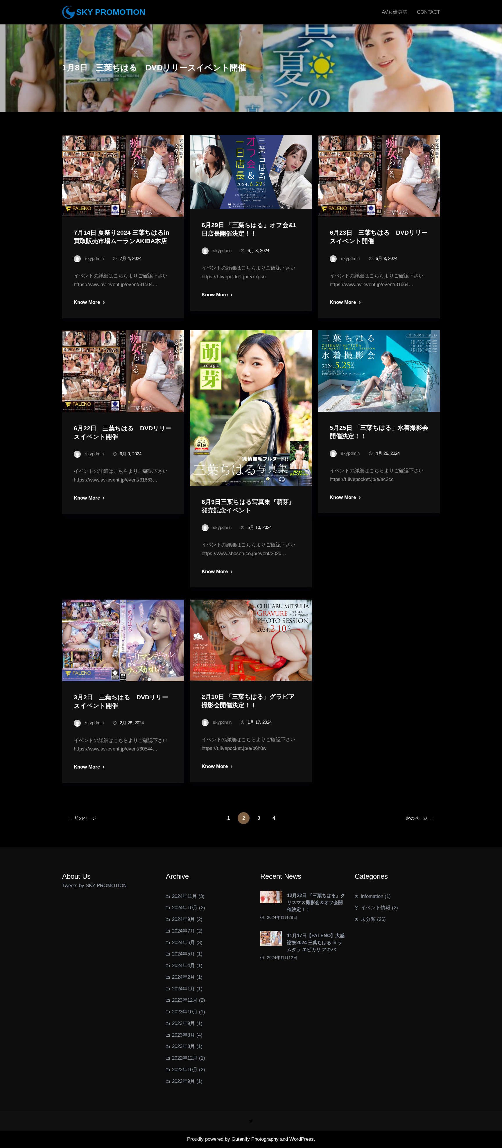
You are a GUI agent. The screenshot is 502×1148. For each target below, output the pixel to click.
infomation (372, 896)
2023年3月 (183, 1046)
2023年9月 (183, 1023)
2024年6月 (183, 942)
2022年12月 (185, 1058)
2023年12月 (185, 1000)
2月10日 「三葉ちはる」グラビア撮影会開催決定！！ (248, 700)
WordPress (301, 1139)
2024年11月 (184, 896)
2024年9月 (183, 919)
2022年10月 (185, 1069)
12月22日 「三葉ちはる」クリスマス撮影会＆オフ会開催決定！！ (316, 902)
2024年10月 (185, 907)
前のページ (82, 818)
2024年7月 (183, 931)
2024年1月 (183, 989)
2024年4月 (183, 965)
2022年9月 (183, 1081)
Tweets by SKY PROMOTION (94, 885)
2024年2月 (183, 977)
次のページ (420, 818)
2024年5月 (183, 954)
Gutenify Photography (256, 1139)
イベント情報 (375, 907)
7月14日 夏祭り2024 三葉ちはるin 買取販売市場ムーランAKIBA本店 (121, 236)
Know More (87, 302)
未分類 (368, 919)
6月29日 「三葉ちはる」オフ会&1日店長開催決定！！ (249, 229)
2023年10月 (185, 1012)
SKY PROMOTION (110, 12)
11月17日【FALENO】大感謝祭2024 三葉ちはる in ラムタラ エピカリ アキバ (316, 942)
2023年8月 (183, 1035)
